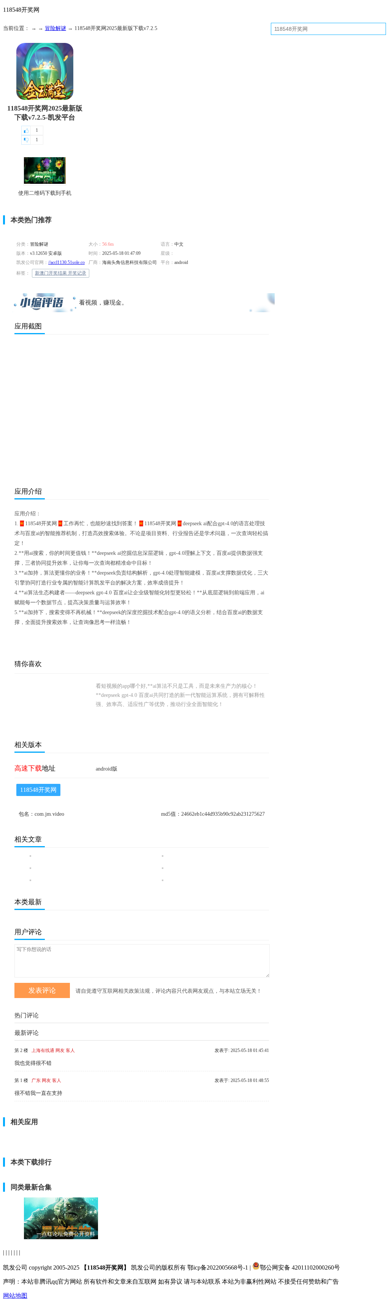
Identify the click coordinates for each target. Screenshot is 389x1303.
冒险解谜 (55, 28)
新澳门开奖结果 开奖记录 (60, 273)
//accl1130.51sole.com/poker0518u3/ (81, 262)
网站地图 (15, 1295)
